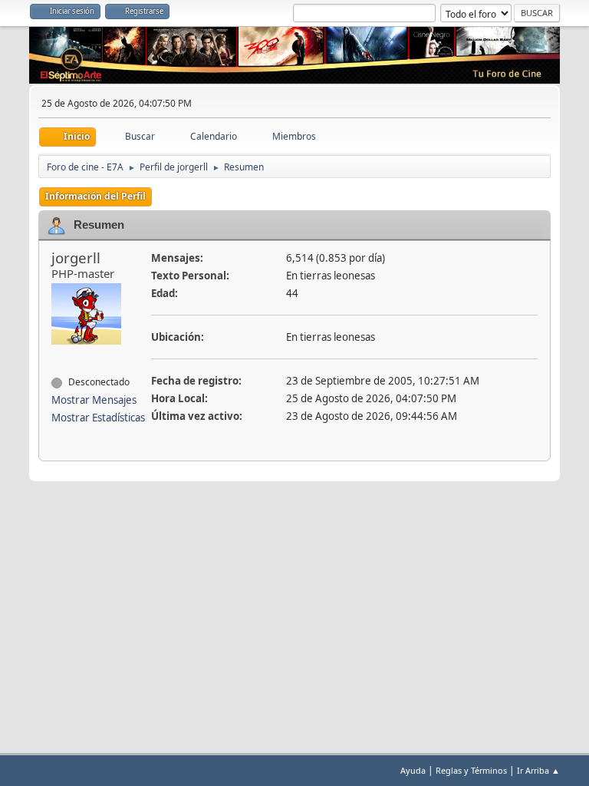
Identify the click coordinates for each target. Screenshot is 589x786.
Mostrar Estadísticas (98, 417)
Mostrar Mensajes (94, 400)
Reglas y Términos (471, 770)
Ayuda (413, 770)
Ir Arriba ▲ (538, 770)
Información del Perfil (95, 196)
